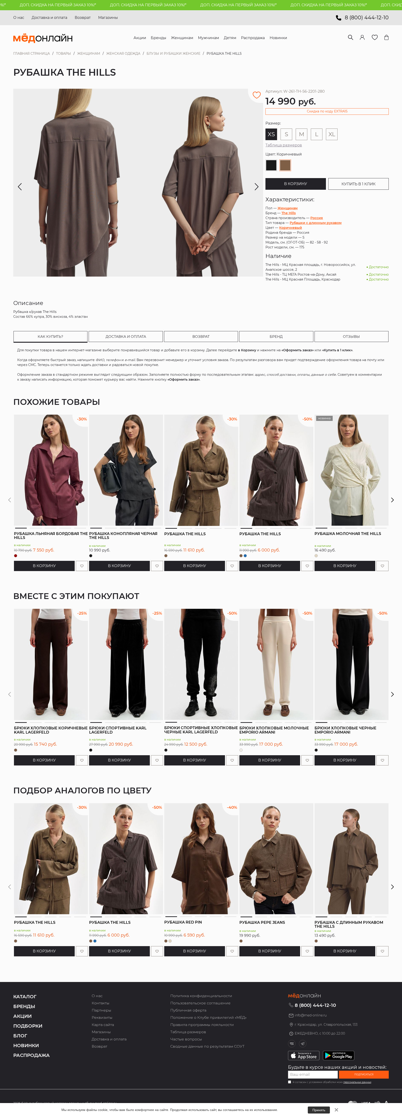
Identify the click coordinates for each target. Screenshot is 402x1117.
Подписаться (363, 1074)
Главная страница (31, 53)
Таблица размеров (283, 145)
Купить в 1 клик (358, 184)
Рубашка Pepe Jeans (262, 922)
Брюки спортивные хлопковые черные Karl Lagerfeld (201, 730)
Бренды (24, 1006)
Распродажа (31, 1055)
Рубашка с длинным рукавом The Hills (349, 924)
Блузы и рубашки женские (173, 53)
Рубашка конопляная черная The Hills (123, 535)
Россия (316, 218)
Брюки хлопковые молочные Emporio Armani (274, 730)
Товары (63, 53)
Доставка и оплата (49, 17)
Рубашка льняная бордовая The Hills (51, 535)
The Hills (288, 213)
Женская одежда (123, 53)
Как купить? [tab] (50, 336)
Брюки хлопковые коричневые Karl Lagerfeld (51, 730)
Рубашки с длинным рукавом (316, 223)
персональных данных (357, 1082)
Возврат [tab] (201, 336)
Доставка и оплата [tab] (126, 336)
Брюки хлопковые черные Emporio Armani (345, 730)
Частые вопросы (186, 1039)
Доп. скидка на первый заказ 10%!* (104, 5)
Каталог (25, 996)
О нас (18, 17)
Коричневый (290, 228)
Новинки (26, 1045)
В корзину (295, 184)
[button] (392, 500)
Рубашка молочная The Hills (348, 533)
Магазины (108, 17)
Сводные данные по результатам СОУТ (207, 1046)
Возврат (83, 17)
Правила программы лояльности (202, 1024)
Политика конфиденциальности (201, 996)
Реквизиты (102, 1017)
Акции (22, 1016)
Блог (20, 1036)
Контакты (100, 1003)
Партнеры (101, 1010)
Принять (318, 1110)
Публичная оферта (188, 1010)
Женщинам (88, 53)
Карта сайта (103, 1024)
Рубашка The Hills (185, 534)
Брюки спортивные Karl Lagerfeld (118, 730)
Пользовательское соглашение (200, 1003)
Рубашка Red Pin (183, 922)
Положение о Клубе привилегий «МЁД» (208, 1017)
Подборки (27, 1026)
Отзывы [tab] (351, 336)
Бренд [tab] (276, 336)
